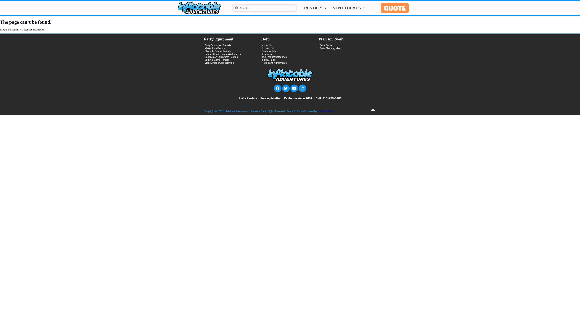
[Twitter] (286, 88)
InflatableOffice (325, 111)
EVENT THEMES (345, 8)
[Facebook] (277, 88)
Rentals (313, 8)
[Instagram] (302, 88)
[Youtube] (294, 88)
